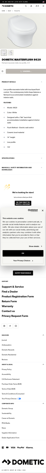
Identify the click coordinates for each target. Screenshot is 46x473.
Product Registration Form (18, 296)
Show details (34, 246)
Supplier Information (9, 433)
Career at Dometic (15, 418)
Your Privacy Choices (21, 261)
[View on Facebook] (10, 325)
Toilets (17, 11)
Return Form (9, 301)
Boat (9, 11)
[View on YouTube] (15, 325)
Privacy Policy (7, 369)
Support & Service (13, 286)
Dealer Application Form (17, 438)
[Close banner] (42, 210)
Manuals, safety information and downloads (17, 169)
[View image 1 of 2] (4, 53)
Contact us (8, 311)
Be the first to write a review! (23, 203)
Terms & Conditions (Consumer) (13, 394)
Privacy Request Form (15, 316)
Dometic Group (14, 408)
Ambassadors (6, 345)
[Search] (25, 6)
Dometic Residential (16, 355)
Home (3, 11)
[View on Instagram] (4, 325)
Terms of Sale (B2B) (8, 389)
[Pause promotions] (3, 1)
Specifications (8, 158)
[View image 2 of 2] (11, 53)
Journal (4, 340)
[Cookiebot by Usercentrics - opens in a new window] (28, 210)
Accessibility (6, 374)
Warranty (7, 306)
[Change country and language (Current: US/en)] (43, 2)
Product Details (9, 82)
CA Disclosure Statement (11, 379)
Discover (5, 335)
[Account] (31, 6)
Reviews (5, 360)
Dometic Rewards (8, 350)
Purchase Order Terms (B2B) (12, 384)
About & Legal (7, 364)
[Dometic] (8, 6)
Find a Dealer (10, 291)
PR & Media (13, 423)
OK (23, 253)
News (11, 428)
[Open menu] (43, 6)
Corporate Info (8, 403)
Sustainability (6, 413)
